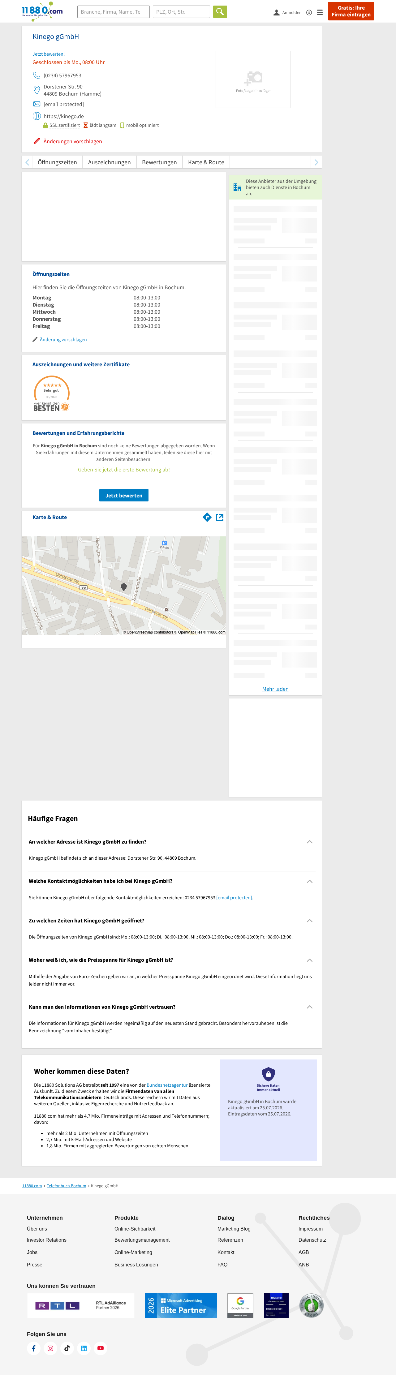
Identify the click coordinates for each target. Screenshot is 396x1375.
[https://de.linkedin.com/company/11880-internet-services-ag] (84, 1348)
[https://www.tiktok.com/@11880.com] (67, 1348)
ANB (304, 1264)
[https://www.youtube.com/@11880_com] (100, 1348)
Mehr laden (275, 688)
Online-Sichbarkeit (134, 1228)
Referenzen (230, 1240)
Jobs (32, 1252)
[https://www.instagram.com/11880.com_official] (50, 1348)
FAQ (222, 1264)
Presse (34, 1264)
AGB (304, 1252)
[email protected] (234, 897)
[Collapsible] (310, 842)
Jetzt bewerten (123, 495)
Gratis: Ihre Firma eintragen (351, 11)
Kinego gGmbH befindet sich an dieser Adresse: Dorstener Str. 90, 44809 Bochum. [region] (112, 858)
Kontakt (225, 1252)
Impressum (311, 1228)
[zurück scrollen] (27, 162)
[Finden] (220, 12)
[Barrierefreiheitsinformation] (311, 12)
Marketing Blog (234, 1228)
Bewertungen (159, 162)
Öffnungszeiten (57, 162)
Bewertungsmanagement (142, 1240)
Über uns (37, 1228)
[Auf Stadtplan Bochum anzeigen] (219, 517)
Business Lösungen (136, 1264)
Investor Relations (47, 1240)
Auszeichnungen (109, 162)
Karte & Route (206, 162)
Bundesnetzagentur (167, 1085)
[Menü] (322, 12)
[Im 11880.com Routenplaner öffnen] (207, 516)
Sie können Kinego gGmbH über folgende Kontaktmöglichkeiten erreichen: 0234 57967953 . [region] (141, 897)
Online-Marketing (133, 1252)
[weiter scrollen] (316, 162)
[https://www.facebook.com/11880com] (34, 1348)
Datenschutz (312, 1240)
